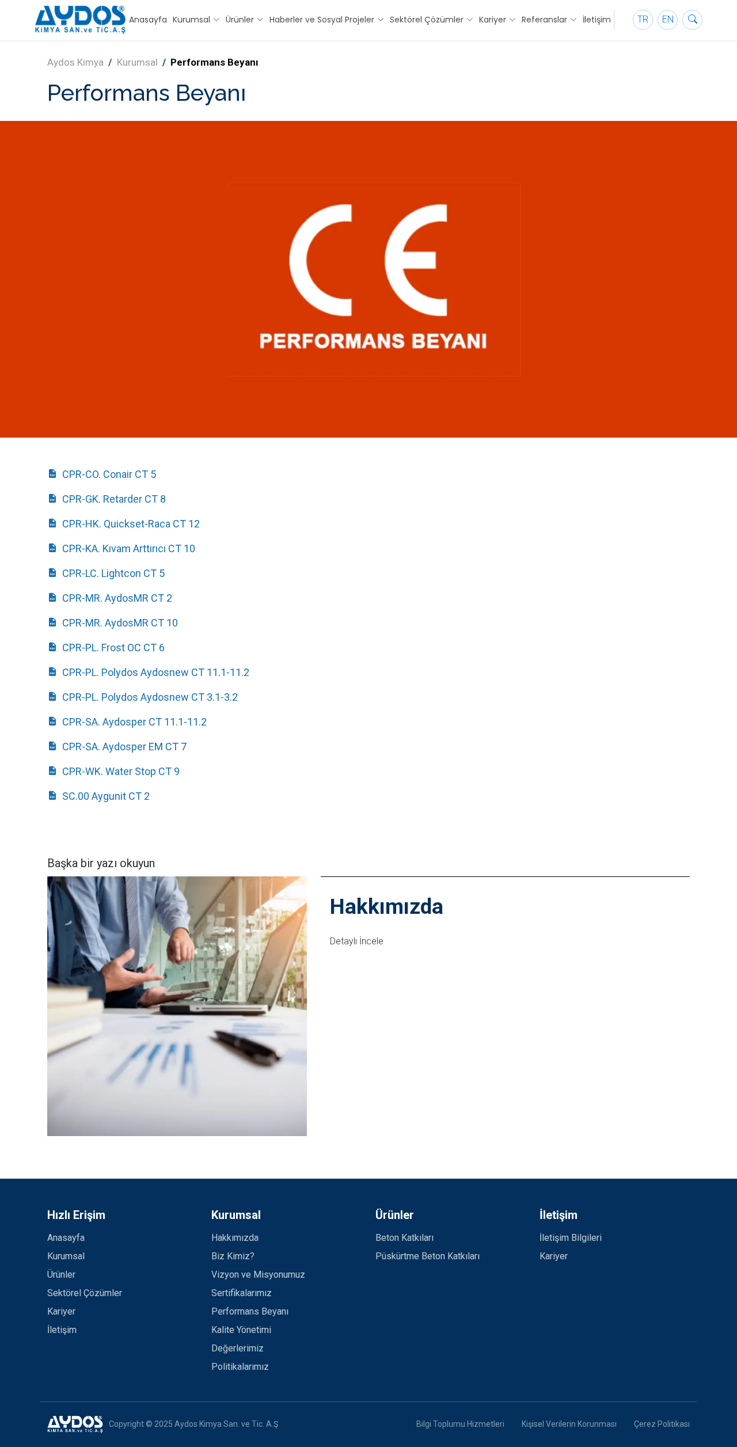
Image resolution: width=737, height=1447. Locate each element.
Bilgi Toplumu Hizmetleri (460, 1424)
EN (668, 19)
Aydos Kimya (75, 62)
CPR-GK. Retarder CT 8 (114, 499)
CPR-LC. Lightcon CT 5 (113, 573)
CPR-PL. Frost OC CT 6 (113, 647)
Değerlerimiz (237, 1348)
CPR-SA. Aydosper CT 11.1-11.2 (134, 722)
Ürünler (61, 1274)
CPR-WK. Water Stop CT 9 (121, 771)
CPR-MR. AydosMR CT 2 (117, 598)
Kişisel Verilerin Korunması (569, 1424)
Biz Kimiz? (232, 1256)
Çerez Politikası (662, 1424)
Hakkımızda (235, 1237)
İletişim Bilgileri (571, 1237)
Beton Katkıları (404, 1237)
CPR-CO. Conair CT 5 (109, 474)
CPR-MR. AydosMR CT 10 (120, 623)
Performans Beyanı (249, 1311)
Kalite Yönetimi (241, 1329)
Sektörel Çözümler (84, 1293)
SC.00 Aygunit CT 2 (106, 796)
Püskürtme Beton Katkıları (427, 1256)
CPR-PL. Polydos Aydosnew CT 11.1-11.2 (155, 672)
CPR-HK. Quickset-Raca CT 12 (131, 524)
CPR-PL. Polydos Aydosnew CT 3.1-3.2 (150, 697)
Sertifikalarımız (241, 1293)
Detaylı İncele (356, 941)
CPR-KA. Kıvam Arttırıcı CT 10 (128, 548)
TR (642, 19)
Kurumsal (137, 62)
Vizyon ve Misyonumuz (258, 1274)
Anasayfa (148, 19)
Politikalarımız (240, 1366)
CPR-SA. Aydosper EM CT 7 (124, 746)
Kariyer (61, 1311)
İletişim (597, 19)
